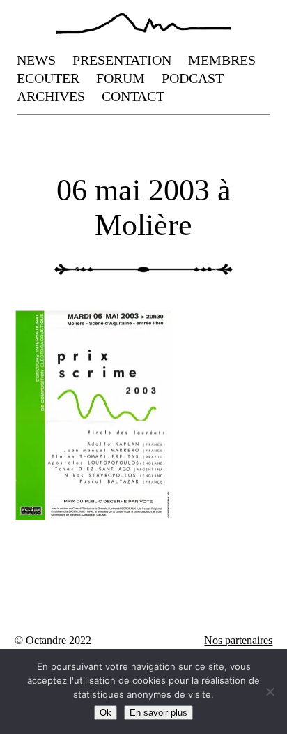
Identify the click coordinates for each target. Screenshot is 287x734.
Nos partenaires (238, 640)
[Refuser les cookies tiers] (270, 691)
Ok (105, 712)
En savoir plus (158, 712)
